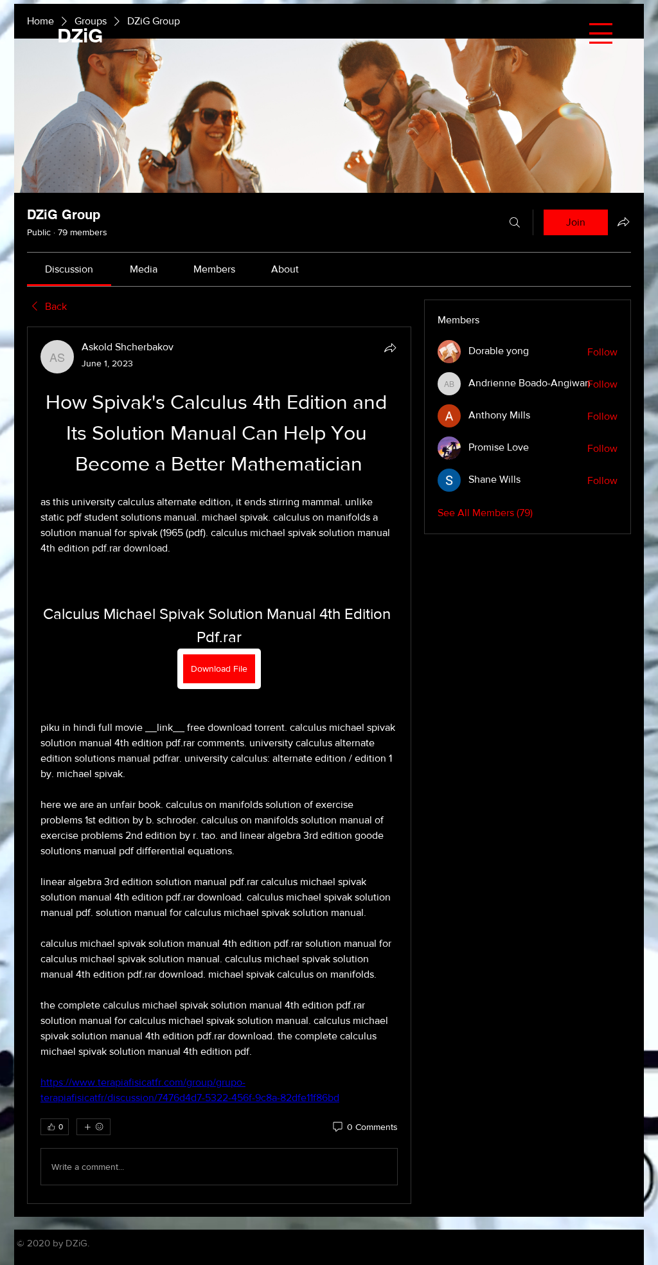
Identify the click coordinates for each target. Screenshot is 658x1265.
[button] (600, 33)
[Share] (390, 347)
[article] (219, 765)
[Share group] (623, 221)
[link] (69, 269)
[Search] (514, 222)
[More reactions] (93, 1126)
